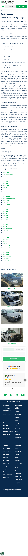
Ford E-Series (6, 177)
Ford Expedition (7, 194)
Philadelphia (18, 414)
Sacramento (17, 429)
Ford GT (5, 241)
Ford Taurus (6, 259)
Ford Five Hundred (7, 229)
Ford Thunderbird (7, 261)
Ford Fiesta (5, 226)
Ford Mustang (6, 250)
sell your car (6, 477)
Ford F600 (5, 216)
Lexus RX (5, 437)
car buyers (5, 466)
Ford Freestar (6, 235)
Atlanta (16, 431)
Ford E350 (5, 181)
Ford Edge (5, 188)
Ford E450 (5, 183)
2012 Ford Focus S (11, 288)
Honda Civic (6, 417)
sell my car (5, 457)
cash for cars (6, 454)
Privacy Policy (18, 476)
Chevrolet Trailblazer (8, 431)
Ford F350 (5, 209)
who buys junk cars (7, 475)
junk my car (6, 460)
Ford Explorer (6, 196)
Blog (16, 470)
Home (2, 10)
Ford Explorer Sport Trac (9, 198)
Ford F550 (5, 213)
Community (17, 460)
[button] (3, 380)
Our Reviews (18, 473)
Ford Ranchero (6, 252)
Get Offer (21, 6)
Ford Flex (5, 231)
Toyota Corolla (6, 423)
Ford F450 (5, 211)
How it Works (18, 452)
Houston (17, 417)
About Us (17, 457)
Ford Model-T (6, 248)
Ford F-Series (6, 201)
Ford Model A (6, 246)
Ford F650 (5, 218)
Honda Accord (6, 414)
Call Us (11, 6)
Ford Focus (5, 233)
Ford (5, 10)
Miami (16, 420)
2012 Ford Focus (12, 325)
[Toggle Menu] (26, 2)
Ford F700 (5, 220)
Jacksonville (18, 437)
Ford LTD (5, 244)
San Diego (17, 434)
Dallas (16, 426)
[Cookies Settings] (2, 553)
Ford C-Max (6, 173)
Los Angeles (17, 423)
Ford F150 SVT (6, 205)
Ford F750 (5, 222)
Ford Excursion (6, 192)
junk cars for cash (7, 472)
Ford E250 (5, 179)
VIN (9, 349)
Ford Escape (6, 190)
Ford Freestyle (6, 237)
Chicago (17, 411)
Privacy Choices (18, 479)
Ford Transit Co (7, 263)
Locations (17, 454)
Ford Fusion (6, 239)
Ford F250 (5, 207)
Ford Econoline (6, 185)
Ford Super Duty (7, 257)
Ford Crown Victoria (8, 175)
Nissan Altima (6, 434)
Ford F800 (5, 224)
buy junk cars (6, 469)
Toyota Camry (6, 420)
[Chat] (3, 6)
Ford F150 (5, 203)
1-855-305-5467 (16, 402)
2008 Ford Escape (11, 307)
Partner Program (18, 463)
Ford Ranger (6, 254)
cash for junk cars (7, 452)
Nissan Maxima (6, 440)
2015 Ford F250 (12, 343)
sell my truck (6, 463)
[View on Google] (6, 376)
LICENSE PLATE (19, 349)
